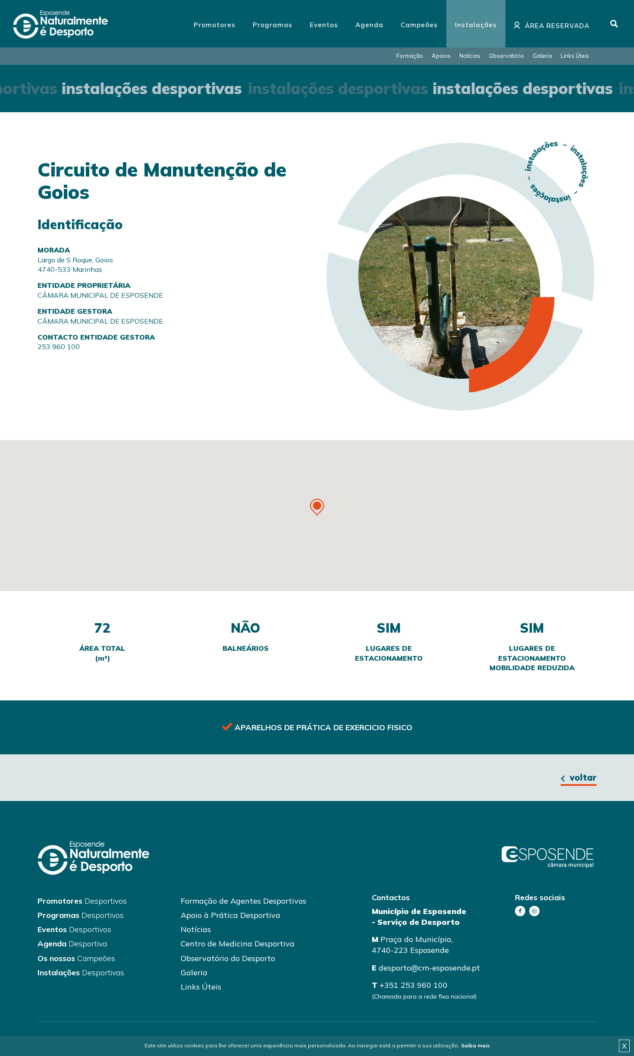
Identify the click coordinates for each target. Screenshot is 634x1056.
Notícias (469, 55)
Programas (81, 915)
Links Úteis (575, 55)
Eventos (74, 929)
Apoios (441, 55)
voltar (581, 777)
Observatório (506, 55)
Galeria (542, 55)
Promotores (82, 901)
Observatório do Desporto (228, 958)
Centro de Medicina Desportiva (238, 944)
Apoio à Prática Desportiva (230, 915)
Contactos (391, 897)
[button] (317, 507)
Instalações (81, 972)
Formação (409, 55)
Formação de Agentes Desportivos (243, 901)
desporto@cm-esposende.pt (429, 968)
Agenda (72, 944)
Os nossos (76, 958)
